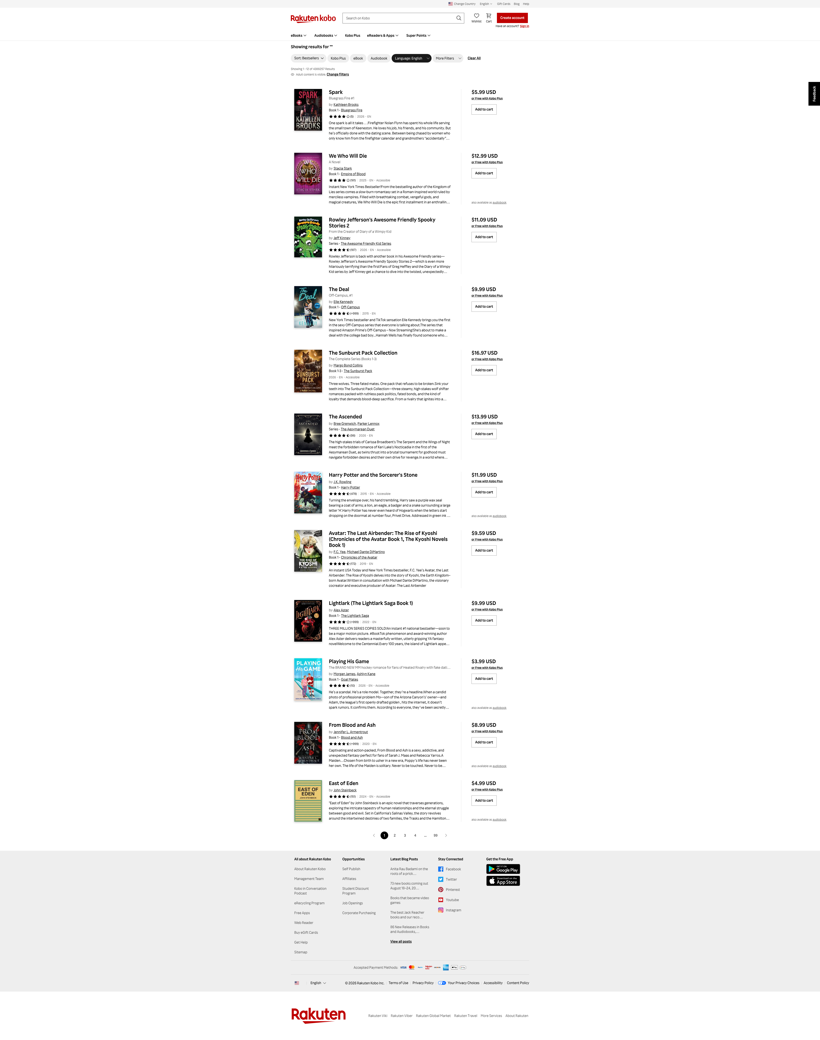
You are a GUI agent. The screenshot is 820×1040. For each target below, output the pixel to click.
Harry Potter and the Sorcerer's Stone (373, 475)
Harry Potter (350, 487)
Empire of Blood (353, 174)
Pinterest (453, 889)
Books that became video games (409, 900)
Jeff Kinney (342, 238)
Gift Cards (503, 4)
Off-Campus (350, 307)
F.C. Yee (340, 552)
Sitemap (300, 952)
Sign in (524, 26)
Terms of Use (398, 983)
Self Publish (351, 869)
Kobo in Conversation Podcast (310, 890)
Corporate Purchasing (359, 913)
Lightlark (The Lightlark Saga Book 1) (371, 603)
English (315, 983)
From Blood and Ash (352, 725)
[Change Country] (297, 983)
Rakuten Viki (377, 1016)
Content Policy (518, 983)
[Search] (459, 18)
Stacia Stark (343, 168)
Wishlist (477, 21)
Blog (517, 4)
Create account (512, 18)
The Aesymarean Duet (358, 429)
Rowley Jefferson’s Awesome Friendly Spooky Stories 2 (382, 223)
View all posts (401, 941)
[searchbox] (400, 18)
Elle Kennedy (343, 302)
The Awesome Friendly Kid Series (366, 243)
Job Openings (352, 903)
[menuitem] (299, 35)
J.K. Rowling (342, 482)
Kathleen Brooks (346, 104)
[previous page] (374, 835)
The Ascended (345, 416)
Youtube (452, 900)
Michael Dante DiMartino (366, 552)
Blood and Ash (352, 737)
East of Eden (343, 783)
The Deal (339, 289)
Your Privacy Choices (463, 983)
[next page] (446, 835)
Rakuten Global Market (433, 1016)
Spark (336, 92)
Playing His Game (349, 661)
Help (526, 4)
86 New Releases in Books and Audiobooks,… (409, 929)
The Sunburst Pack (358, 371)
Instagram (453, 910)
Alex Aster (341, 610)
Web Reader (303, 923)
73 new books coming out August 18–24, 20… (409, 885)
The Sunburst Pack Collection (363, 353)
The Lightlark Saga (355, 615)
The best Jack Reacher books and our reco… (407, 914)
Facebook (453, 869)
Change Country (465, 4)
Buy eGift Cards (306, 932)
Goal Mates (349, 679)
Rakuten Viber (402, 1016)
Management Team (309, 879)
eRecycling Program (309, 903)
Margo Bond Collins (348, 365)
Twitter (451, 879)
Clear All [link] (474, 58)
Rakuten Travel (465, 1016)
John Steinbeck (345, 790)
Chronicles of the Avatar (359, 557)
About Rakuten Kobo (310, 869)
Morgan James (344, 674)
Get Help (301, 942)
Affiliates (349, 879)
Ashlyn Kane (366, 674)
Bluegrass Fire (351, 110)
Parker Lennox (368, 423)
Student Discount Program (355, 890)
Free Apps (302, 913)
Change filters (338, 74)
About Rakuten (516, 1016)
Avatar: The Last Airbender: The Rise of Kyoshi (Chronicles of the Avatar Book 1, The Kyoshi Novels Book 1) (389, 539)
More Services (491, 1016)
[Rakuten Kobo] (313, 19)
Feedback (814, 94)
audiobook (500, 202)
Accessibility (493, 983)
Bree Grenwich (345, 423)
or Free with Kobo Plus (487, 98)
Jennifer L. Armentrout (351, 732)
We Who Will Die (348, 156)
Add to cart (484, 109)
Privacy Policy (423, 983)
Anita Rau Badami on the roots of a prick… (409, 871)
